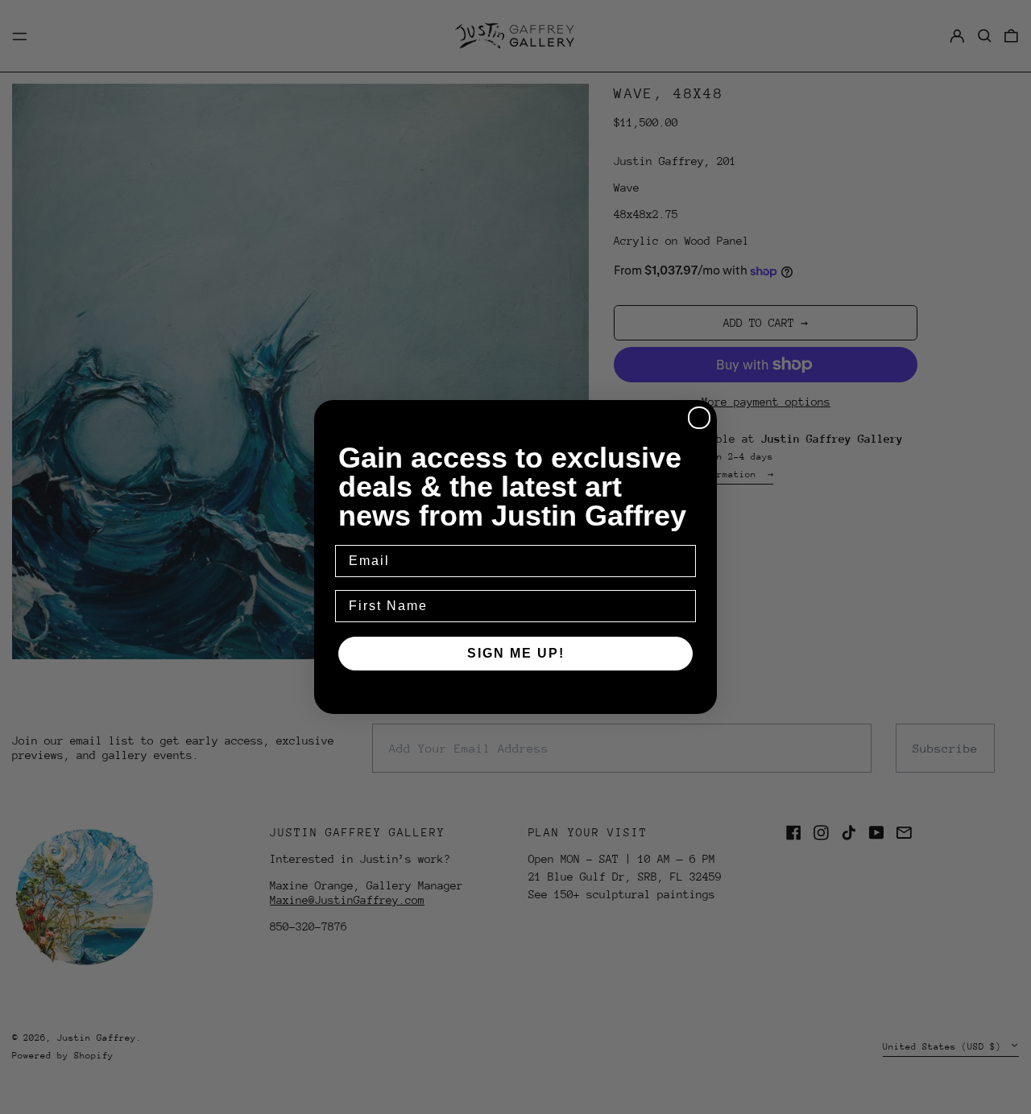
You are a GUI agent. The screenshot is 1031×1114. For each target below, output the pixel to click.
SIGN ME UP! (516, 653)
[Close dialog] (699, 417)
